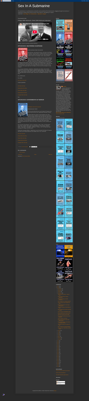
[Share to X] (34, 146)
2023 (58, 342)
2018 (58, 349)
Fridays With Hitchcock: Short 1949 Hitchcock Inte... (63, 320)
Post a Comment (22, 152)
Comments (59, 383)
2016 (58, 352)
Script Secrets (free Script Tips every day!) (63, 370)
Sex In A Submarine (34, 6)
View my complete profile (60, 113)
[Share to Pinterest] (36, 146)
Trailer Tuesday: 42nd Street (62, 318)
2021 (58, 345)
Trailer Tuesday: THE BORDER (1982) (64, 311)
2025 (58, 287)
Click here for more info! (22, 80)
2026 (58, 286)
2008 (58, 363)
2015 (58, 353)
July (58, 332)
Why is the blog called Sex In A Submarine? (63, 112)
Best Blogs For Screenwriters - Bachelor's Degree (34, 13)
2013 (58, 356)
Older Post (50, 154)
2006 (58, 366)
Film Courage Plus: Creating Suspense (64, 301)
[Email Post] (30, 146)
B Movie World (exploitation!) (60, 372)
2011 (58, 359)
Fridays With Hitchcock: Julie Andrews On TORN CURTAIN (64, 322)
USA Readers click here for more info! (34, 106)
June (59, 333)
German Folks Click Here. (22, 88)
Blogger (55, 390)
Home (35, 154)
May (59, 334)
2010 (58, 360)
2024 (58, 340)
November (60, 290)
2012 (58, 357)
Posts (58, 381)
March (59, 336)
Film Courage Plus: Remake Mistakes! (64, 326)
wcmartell (64, 86)
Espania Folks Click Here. (22, 92)
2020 (58, 346)
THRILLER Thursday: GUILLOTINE (63, 314)
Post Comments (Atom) (26, 156)
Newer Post (20, 154)
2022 (58, 343)
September (60, 293)
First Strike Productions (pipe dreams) (62, 374)
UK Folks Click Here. (21, 133)
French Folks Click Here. (22, 90)
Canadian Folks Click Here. (22, 94)
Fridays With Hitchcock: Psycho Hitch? (64, 313)
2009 (58, 362)
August (59, 330)
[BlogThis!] (33, 146)
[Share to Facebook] (35, 146)
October (59, 291)
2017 (58, 350)
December (60, 288)
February (59, 337)
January (59, 339)
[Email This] (32, 146)
